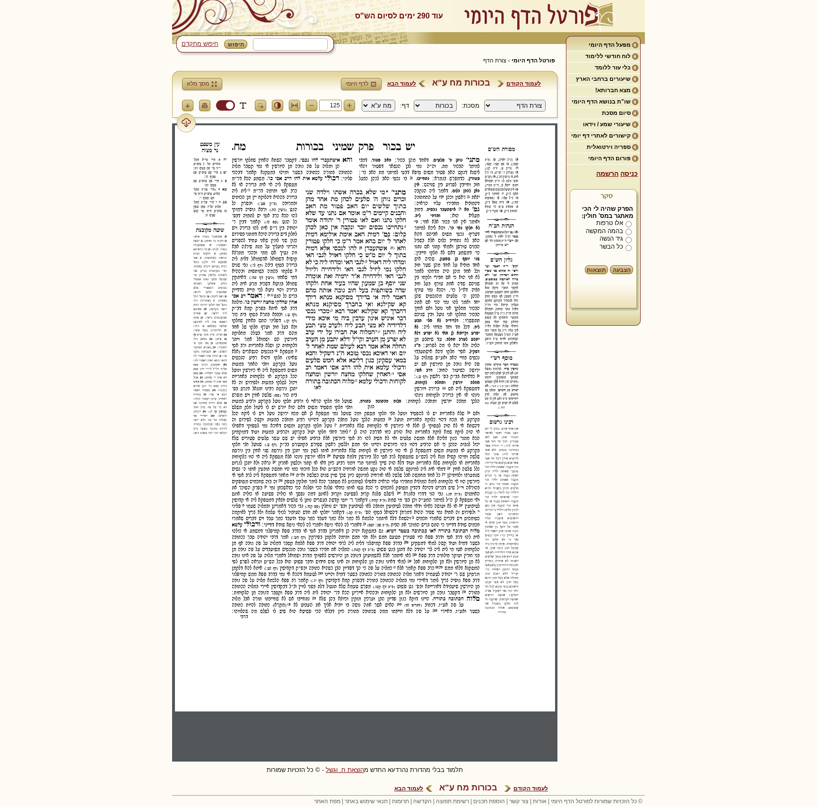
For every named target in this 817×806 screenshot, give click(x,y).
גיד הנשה (611, 238)
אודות (540, 801)
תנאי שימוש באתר (366, 801)
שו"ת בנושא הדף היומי (601, 101)
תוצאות (596, 270)
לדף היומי (357, 83)
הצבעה (622, 270)
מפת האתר (327, 801)
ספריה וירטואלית (609, 147)
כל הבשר (611, 246)
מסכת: (470, 105)
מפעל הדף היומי (610, 45)
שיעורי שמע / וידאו (607, 124)
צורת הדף (494, 60)
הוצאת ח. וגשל (345, 769)
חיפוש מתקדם (200, 43)
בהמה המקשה (604, 230)
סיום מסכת (616, 113)
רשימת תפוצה (452, 801)
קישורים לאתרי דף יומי (601, 135)
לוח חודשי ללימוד (608, 56)
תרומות (400, 801)
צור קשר (519, 801)
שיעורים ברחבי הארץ (603, 79)
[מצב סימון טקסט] (243, 105)
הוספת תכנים (489, 801)
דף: (404, 105)
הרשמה (607, 173)
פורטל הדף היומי (533, 60)
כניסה (629, 173)
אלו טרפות (609, 222)
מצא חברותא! (613, 90)
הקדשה (422, 801)
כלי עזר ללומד (613, 67)
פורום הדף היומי (609, 158)
